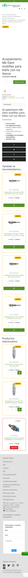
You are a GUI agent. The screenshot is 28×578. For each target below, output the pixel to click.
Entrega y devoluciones (10, 489)
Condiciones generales (10, 481)
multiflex (22, 97)
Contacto (6, 468)
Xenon (3, 99)
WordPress (18, 572)
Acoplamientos (12, 20)
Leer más (14, 447)
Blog (4, 465)
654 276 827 (9, 509)
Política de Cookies (8, 493)
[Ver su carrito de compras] (19, 8)
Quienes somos (7, 461)
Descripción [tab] (7, 104)
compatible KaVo (11, 97)
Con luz (18, 97)
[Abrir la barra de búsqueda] (22, 8)
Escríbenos (12, 511)
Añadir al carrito (19, 82)
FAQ (4, 471)
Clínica (10, 16)
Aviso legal (6, 478)
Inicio (3, 14)
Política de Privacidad (9, 496)
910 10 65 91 (15, 507)
